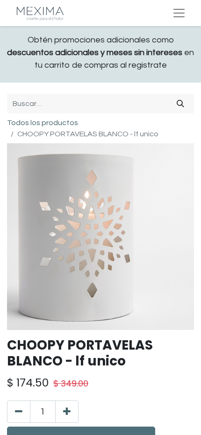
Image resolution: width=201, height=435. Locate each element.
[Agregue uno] (67, 411)
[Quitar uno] (18, 411)
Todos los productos (42, 122)
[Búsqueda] (180, 103)
